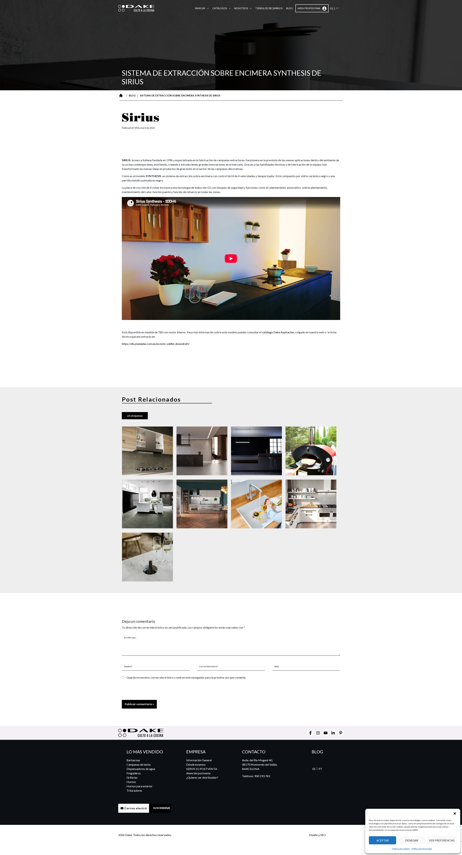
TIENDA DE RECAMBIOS (269, 8)
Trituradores (134, 790)
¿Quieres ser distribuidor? (202, 777)
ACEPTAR (382, 840)
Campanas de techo (139, 764)
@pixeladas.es (335, 835)
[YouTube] (325, 733)
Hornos (131, 781)
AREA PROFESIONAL (309, 8)
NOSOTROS (241, 8)
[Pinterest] (341, 733)
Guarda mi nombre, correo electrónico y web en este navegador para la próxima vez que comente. (186, 677)
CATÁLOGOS (219, 8)
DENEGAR (411, 840)
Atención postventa (198, 773)
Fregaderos (134, 773)
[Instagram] (318, 733)
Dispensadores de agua (141, 768)
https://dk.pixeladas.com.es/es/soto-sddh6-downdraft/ (156, 343)
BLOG (289, 8)
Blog (132, 95)
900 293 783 (262, 776)
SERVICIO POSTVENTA (201, 768)
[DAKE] (136, 8)
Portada (122, 95)
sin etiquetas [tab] (135, 415)
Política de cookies (401, 848)
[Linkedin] (333, 733)
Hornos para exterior (139, 786)
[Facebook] (310, 733)
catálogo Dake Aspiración (278, 332)
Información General (199, 760)
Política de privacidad (422, 848)
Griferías (132, 777)
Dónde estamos (196, 764)
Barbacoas (133, 760)
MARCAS (200, 8)
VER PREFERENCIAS (442, 840)
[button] (455, 813)
